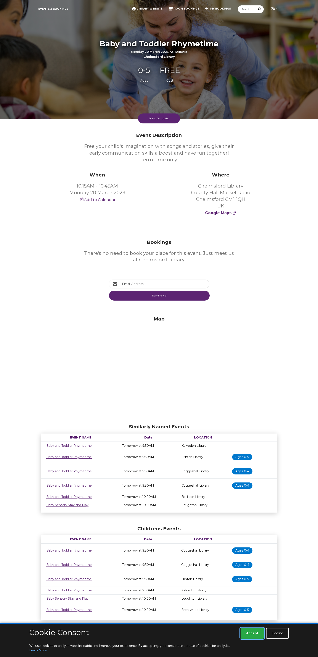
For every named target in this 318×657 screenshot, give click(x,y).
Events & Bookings (53, 8)
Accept (252, 633)
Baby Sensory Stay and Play (67, 505)
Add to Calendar (100, 199)
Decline (277, 633)
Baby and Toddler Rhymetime (69, 446)
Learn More (38, 650)
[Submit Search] (260, 9)
